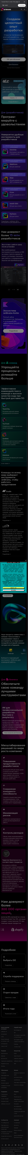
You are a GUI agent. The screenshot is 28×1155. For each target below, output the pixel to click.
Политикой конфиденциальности (14, 579)
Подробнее (20, 571)
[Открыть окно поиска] (21, 9)
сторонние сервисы (7, 582)
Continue (21, 5)
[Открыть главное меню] (24, 9)
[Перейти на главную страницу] (6, 9)
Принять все (13, 587)
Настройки (13, 590)
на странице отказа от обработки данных (14, 584)
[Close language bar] (24, 1)
